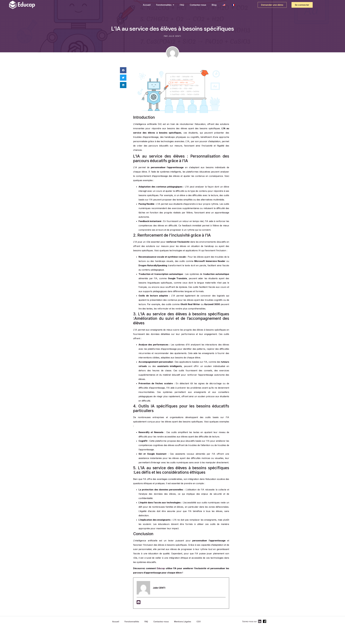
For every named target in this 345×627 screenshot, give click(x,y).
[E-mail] (138, 603)
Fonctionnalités (163, 5)
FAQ (182, 5)
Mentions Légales (182, 621)
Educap (161, 568)
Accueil (147, 5)
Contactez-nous (198, 5)
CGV (198, 621)
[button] (123, 70)
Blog (214, 5)
